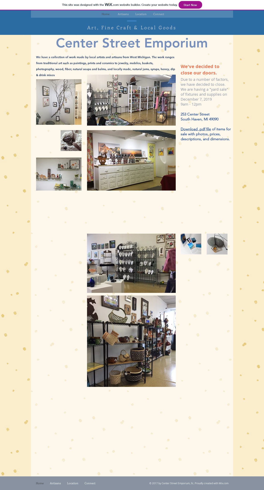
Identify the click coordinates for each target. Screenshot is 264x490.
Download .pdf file (196, 129)
